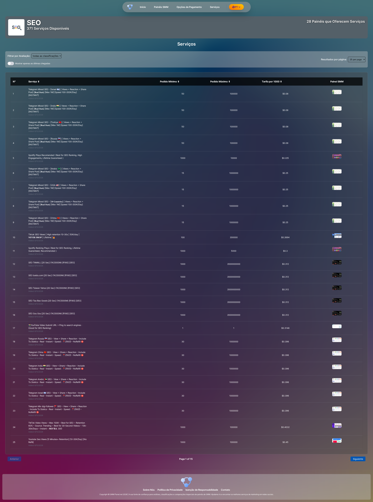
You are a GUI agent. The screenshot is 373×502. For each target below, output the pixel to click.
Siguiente (358, 458)
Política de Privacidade (170, 489)
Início (143, 7)
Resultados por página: (334, 59)
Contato (225, 489)
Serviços (215, 7)
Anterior (14, 458)
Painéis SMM (161, 7)
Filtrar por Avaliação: (19, 55)
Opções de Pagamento (189, 7)
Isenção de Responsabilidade (201, 489)
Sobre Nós (149, 489)
